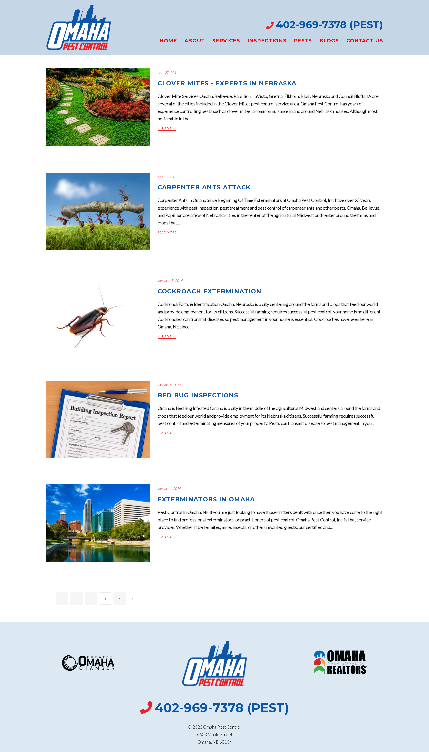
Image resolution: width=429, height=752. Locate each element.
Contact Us (364, 41)
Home (168, 41)
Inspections (267, 41)
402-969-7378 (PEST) (329, 24)
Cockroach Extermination (210, 291)
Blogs (329, 41)
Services (226, 41)
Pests (303, 41)
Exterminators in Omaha (206, 499)
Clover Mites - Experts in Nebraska (227, 83)
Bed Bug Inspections (198, 395)
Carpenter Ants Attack (204, 187)
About (194, 41)
